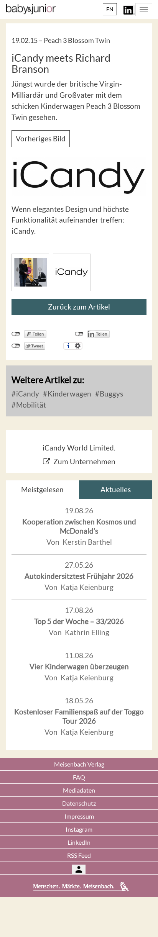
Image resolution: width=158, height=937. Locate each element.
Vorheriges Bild (41, 138)
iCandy (27, 393)
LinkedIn (79, 842)
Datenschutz (79, 803)
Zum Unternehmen (84, 461)
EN (110, 9)
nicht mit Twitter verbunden (16, 346)
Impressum (79, 816)
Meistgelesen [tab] (42, 489)
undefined (79, 334)
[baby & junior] (31, 9)
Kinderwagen (68, 393)
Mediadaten (79, 790)
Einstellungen (77, 346)
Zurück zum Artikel (79, 306)
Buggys (110, 393)
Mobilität (30, 404)
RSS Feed (79, 855)
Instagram (79, 829)
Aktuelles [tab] (115, 489)
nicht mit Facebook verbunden (16, 334)
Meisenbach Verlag (79, 764)
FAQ (79, 777)
